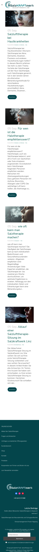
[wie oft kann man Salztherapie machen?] (19, 214)
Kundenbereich (6, 446)
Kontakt (3, 456)
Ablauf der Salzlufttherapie (9, 431)
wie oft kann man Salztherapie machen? (17, 231)
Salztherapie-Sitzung (17, 344)
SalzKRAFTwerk (17, 548)
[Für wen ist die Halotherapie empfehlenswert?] (19, 116)
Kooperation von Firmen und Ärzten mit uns (15, 465)
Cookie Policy (30, 550)
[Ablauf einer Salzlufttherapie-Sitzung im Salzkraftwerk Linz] (19, 315)
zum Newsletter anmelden (9, 470)
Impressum (20, 550)
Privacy (25, 550)
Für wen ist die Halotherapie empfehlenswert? (18, 134)
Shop (3, 451)
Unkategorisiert (16, 240)
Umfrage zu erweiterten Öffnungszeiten (14, 441)
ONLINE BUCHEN (6, 426)
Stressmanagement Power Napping (26, 522)
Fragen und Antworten (8, 436)
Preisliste (4, 460)
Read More (12, 97)
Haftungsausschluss (11, 550)
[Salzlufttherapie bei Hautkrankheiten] (19, 19)
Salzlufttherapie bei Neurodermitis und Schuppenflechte (19, 517)
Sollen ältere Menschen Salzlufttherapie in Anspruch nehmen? (21, 512)
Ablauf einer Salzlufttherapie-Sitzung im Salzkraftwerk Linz (19, 334)
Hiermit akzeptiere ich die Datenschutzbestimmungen (20, 542)
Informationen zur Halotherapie (19, 44)
